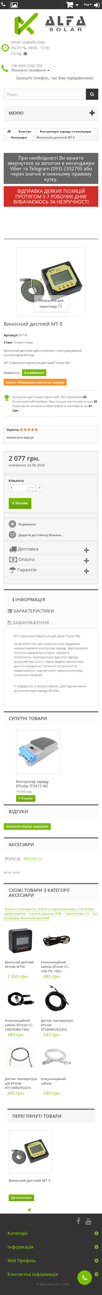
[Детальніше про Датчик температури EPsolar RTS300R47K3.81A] (57, 1000)
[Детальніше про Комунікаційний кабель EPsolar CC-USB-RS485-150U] (21, 1000)
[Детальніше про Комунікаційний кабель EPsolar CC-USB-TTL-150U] (57, 942)
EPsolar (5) (13, 858)
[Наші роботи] (14, 4)
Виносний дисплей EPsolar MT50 (19, 964)
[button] (30, 68)
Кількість (16, 480)
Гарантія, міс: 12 (77, 913)
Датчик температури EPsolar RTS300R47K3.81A (57, 1025)
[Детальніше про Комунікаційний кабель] (57, 1058)
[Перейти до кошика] (72, 5)
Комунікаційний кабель (53, 1081)
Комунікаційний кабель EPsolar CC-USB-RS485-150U (19, 1025)
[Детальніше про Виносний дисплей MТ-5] (30, 1151)
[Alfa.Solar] (51, 24)
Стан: (8, 342)
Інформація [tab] (29, 599)
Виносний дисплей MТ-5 (30, 1180)
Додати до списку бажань (40, 535)
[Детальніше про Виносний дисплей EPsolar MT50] (21, 942)
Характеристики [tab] (33, 611)
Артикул (11, 335)
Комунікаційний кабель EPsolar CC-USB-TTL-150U (55, 966)
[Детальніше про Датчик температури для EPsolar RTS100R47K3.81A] (21, 1058)
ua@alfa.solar (33, 42)
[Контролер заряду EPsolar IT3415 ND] (38, 752)
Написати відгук (20, 437)
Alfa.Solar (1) (33, 858)
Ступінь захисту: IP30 (45, 913)
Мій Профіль (21, 1260)
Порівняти (27, 524)
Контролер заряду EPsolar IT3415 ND (32, 783)
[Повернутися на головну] (9, 131)
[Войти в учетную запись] (97, 4)
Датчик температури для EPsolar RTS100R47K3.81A (21, 1083)
